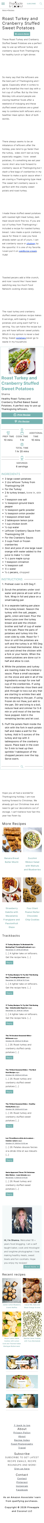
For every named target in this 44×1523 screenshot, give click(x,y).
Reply (9, 962)
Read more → (32, 1266)
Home (4, 10)
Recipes (11, 10)
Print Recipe (23, 415)
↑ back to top (22, 1425)
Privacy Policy (22, 1432)
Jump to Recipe (23, 34)
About (22, 1436)
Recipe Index (22, 1440)
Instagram (22, 1486)
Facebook (22, 1490)
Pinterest (22, 1482)
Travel (22, 1447)
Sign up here (22, 1468)
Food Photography (22, 1444)
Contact (22, 1478)
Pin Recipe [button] (23, 421)
